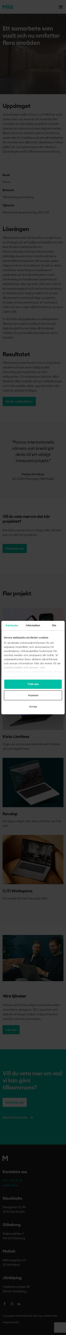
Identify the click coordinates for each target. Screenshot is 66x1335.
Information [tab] (33, 625)
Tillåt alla (33, 684)
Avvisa (33, 706)
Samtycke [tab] (12, 625)
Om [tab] (54, 625)
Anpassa (33, 695)
